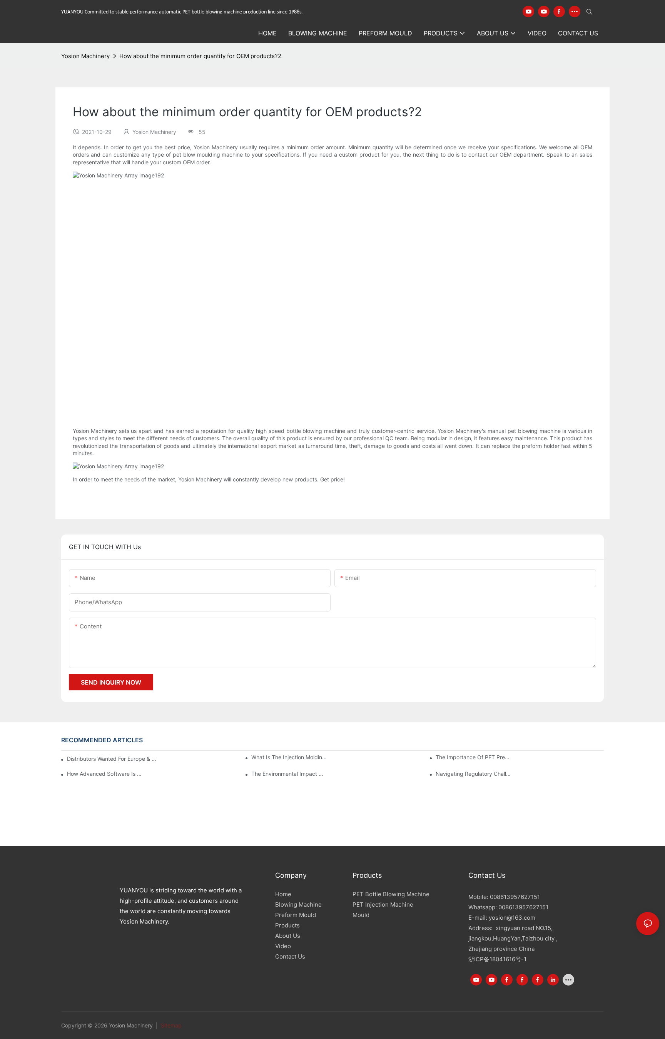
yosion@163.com (512, 917)
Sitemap (170, 1025)
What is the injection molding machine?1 (289, 757)
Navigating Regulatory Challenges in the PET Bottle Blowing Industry (473, 773)
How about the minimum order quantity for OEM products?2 (200, 56)
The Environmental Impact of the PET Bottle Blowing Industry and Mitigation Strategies (289, 773)
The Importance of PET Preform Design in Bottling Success (473, 757)
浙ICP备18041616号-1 (497, 959)
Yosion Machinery (85, 56)
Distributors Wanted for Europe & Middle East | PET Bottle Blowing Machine (113, 758)
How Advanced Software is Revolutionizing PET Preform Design (105, 773)
